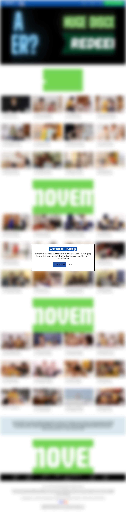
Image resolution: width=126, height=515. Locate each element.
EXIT (70, 264)
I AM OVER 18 (60, 264)
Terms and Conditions (63, 258)
